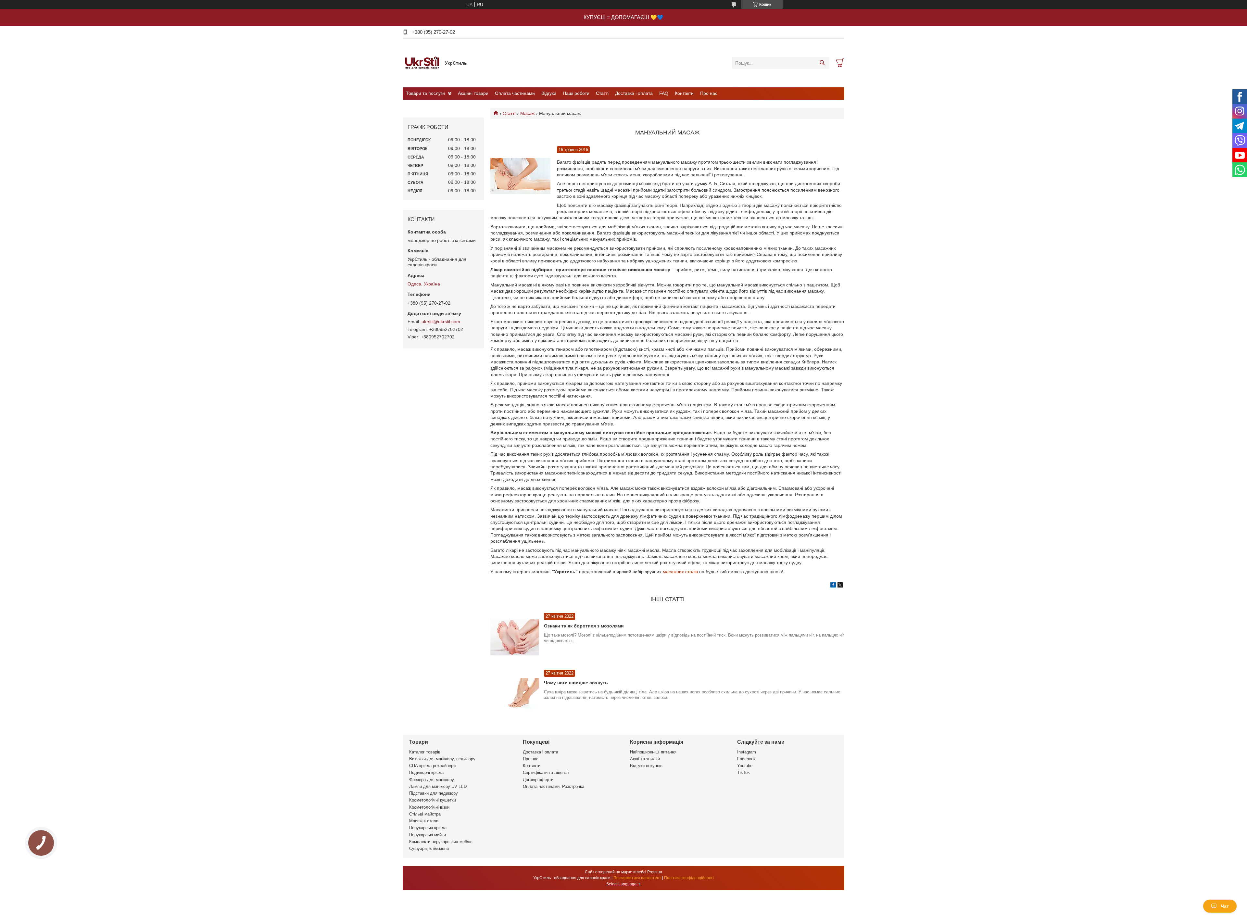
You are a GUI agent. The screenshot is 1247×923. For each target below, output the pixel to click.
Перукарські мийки (427, 834)
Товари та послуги (425, 93)
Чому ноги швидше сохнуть (576, 682)
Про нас (708, 93)
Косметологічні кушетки (432, 800)
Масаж (527, 113)
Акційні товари (473, 93)
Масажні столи (423, 820)
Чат (1225, 906)
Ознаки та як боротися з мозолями (584, 625)
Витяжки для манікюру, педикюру (442, 758)
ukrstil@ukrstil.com (441, 321)
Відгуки (548, 93)
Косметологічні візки (429, 807)
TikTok (743, 772)
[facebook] (833, 585)
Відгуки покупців (646, 765)
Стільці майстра (425, 814)
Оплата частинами (515, 93)
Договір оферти (538, 779)
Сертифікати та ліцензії (546, 772)
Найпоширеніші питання (653, 752)
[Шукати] (822, 63)
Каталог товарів (424, 752)
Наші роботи (576, 93)
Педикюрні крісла (426, 772)
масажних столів (681, 571)
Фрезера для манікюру (431, 779)
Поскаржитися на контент (637, 878)
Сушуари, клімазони (429, 848)
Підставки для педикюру (433, 793)
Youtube (744, 765)
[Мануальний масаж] (520, 176)
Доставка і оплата (634, 93)
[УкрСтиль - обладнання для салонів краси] (422, 62)
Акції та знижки (645, 758)
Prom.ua (654, 872)
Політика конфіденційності (689, 878)
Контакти (684, 93)
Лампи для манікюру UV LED (438, 786)
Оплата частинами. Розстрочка (553, 786)
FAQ (663, 93)
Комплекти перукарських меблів (440, 841)
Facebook (746, 758)
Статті (602, 93)
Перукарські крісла (428, 827)
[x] (840, 585)
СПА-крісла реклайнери (432, 765)
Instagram (746, 752)
